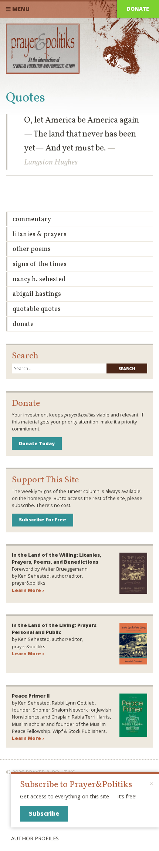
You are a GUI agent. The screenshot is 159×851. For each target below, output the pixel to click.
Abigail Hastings (37, 294)
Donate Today (37, 443)
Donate (138, 8)
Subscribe (44, 813)
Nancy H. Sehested (39, 279)
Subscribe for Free (42, 519)
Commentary (32, 219)
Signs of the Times (40, 264)
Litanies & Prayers (40, 234)
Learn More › (28, 590)
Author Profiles (35, 838)
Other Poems (32, 249)
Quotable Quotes (37, 309)
